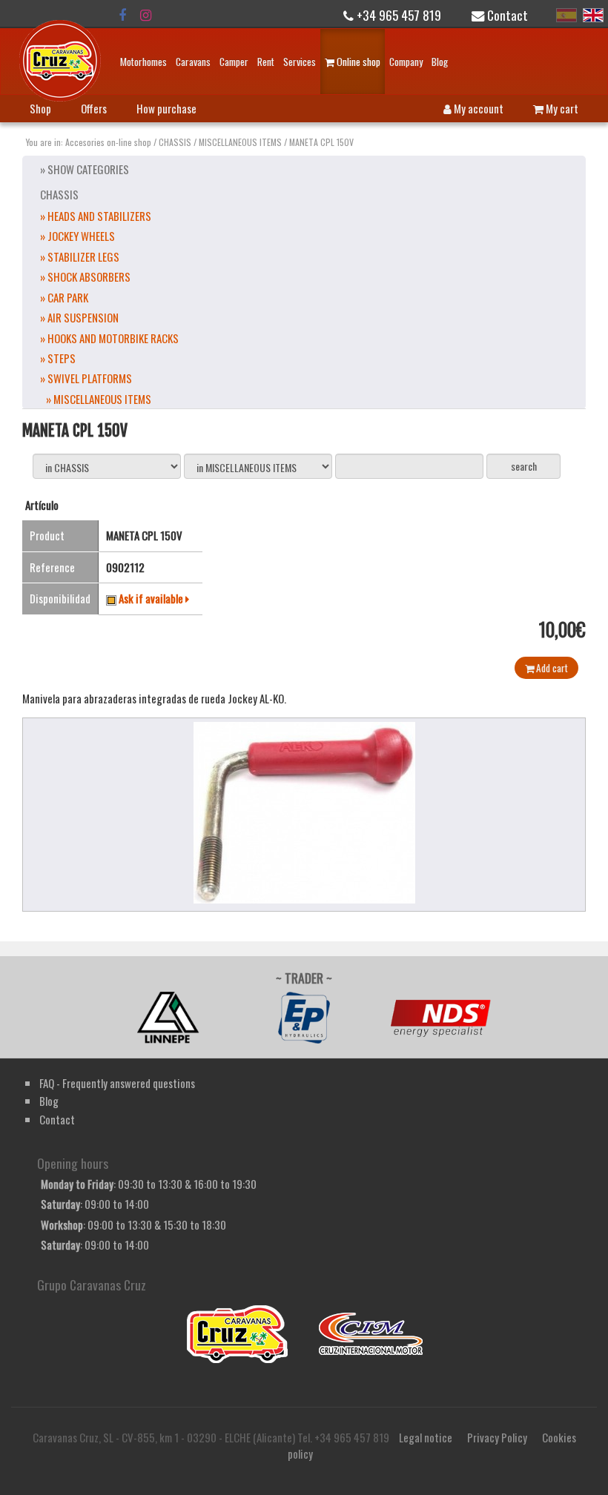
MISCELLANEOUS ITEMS (240, 142)
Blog (440, 61)
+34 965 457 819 (397, 14)
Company (406, 61)
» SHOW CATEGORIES (84, 169)
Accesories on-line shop (108, 142)
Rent (265, 61)
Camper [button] (233, 61)
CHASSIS (175, 142)
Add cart (551, 667)
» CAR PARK (64, 297)
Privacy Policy (497, 1437)
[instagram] (145, 14)
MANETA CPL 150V (321, 142)
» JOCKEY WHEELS (77, 236)
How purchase (166, 108)
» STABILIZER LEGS (79, 256)
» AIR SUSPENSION (79, 317)
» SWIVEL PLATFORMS (86, 378)
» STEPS (58, 358)
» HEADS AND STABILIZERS (95, 216)
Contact (506, 14)
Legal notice (425, 1437)
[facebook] (122, 14)
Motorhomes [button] (143, 61)
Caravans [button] (193, 61)
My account (477, 108)
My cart (560, 108)
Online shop (357, 61)
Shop (40, 108)
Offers (94, 108)
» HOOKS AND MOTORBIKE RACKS (109, 338)
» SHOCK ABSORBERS (85, 276)
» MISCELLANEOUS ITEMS (98, 399)
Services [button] (299, 61)
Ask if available (152, 598)
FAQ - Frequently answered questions (117, 1083)
